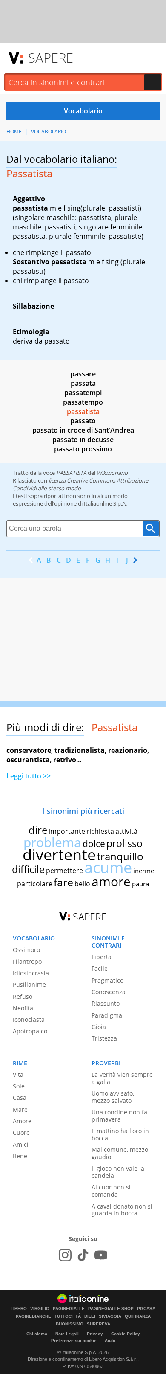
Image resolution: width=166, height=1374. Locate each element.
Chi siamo (36, 1333)
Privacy (95, 1333)
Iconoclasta (29, 1019)
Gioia (99, 1027)
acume (108, 867)
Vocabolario (48, 131)
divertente (59, 854)
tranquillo (120, 856)
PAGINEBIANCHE (33, 1316)
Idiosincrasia (31, 973)
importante (67, 831)
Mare (20, 1109)
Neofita (23, 1008)
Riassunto (106, 1003)
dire (38, 830)
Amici (21, 1144)
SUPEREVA (98, 1324)
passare (83, 374)
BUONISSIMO (69, 1324)
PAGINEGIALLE (69, 1309)
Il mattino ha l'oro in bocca (120, 1134)
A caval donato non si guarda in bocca (122, 1210)
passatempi (83, 392)
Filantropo (27, 961)
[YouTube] (101, 1255)
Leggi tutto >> (28, 776)
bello (82, 883)
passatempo (83, 402)
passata (83, 383)
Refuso (22, 996)
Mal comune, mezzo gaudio (120, 1153)
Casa (19, 1097)
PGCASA (146, 1309)
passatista (83, 411)
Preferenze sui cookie (74, 1340)
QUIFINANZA (138, 1316)
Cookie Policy (125, 1333)
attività (126, 831)
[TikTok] (83, 1255)
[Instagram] (65, 1255)
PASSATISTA (71, 473)
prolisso (124, 843)
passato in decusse (83, 439)
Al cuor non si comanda (111, 1190)
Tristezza (104, 1038)
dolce (94, 844)
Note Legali (67, 1333)
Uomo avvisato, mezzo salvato (113, 1097)
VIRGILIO (39, 1309)
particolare (34, 883)
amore (111, 881)
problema (52, 842)
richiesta (100, 831)
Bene (20, 1156)
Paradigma (107, 1015)
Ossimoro (26, 950)
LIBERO (19, 1309)
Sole (19, 1086)
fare (63, 882)
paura (140, 883)
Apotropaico (30, 1031)
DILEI (89, 1316)
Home (14, 131)
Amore (22, 1121)
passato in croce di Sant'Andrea (83, 430)
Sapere (50, 58)
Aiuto (110, 1340)
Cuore (21, 1132)
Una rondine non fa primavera (119, 1115)
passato (83, 420)
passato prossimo (83, 449)
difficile (28, 869)
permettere (64, 870)
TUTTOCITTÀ (67, 1316)
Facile (100, 968)
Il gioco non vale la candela (118, 1172)
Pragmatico (107, 980)
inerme (143, 870)
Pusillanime (29, 985)
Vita (18, 1074)
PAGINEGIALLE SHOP (111, 1309)
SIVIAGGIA (110, 1316)
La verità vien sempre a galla (122, 1078)
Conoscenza (109, 992)
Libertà (102, 957)
